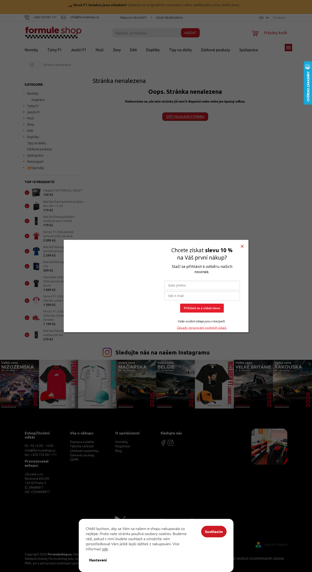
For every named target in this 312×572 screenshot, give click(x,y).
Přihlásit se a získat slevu (202, 308)
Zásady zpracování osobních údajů (201, 327)
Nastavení (98, 559)
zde (105, 548)
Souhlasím (214, 531)
